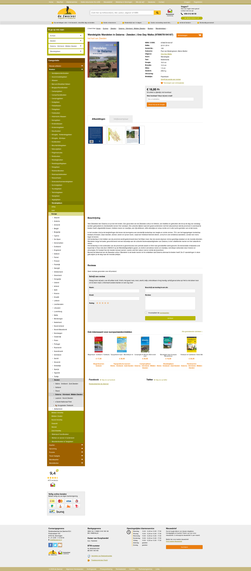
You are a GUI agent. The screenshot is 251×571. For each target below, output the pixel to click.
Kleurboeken (56, 131)
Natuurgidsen (56, 149)
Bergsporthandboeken (59, 87)
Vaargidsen (55, 196)
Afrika (54, 207)
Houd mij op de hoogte (157, 104)
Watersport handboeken (60, 434)
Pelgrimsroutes (56, 152)
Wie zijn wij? (140, 2)
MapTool (60, 2)
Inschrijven (184, 547)
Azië (53, 210)
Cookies (132, 569)
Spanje (56, 369)
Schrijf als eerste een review (171, 79)
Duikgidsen (55, 102)
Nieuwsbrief (108, 2)
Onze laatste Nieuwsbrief (174, 541)
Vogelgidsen (56, 199)
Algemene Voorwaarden (74, 569)
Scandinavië (58, 351)
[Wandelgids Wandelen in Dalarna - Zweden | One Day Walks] (103, 59)
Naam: (91, 287)
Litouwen (57, 308)
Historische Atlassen (58, 116)
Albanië (56, 217)
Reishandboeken (57, 170)
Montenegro (58, 318)
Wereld (54, 427)
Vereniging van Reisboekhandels (101, 556)
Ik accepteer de (159, 313)
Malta (56, 315)
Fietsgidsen (55, 109)
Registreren (198, 2)
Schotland (57, 355)
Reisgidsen (55, 167)
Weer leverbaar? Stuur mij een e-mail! (159, 96)
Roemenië (57, 347)
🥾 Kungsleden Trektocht (64, 405)
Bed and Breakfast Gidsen (60, 84)
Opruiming (53, 448)
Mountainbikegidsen (58, 145)
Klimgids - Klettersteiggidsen (61, 134)
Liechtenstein (59, 304)
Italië (55, 290)
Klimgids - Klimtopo (58, 138)
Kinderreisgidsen (57, 127)
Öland (57, 391)
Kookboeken (56, 142)
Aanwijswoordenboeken (60, 73)
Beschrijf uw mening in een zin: (156, 287)
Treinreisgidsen (57, 192)
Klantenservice (72, 2)
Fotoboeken (55, 113)
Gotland (58, 387)
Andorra (57, 221)
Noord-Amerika (57, 420)
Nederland (58, 322)
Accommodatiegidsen (59, 77)
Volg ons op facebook (108, 379)
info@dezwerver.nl (56, 540)
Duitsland (57, 246)
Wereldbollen (54, 463)
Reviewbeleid (121, 569)
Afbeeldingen (98, 118)
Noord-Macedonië (60, 329)
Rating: (92, 303)
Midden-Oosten (57, 416)
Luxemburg (58, 311)
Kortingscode (91, 569)
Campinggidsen (57, 98)
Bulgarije (57, 232)
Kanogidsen (55, 120)
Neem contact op (192, 18)
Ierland (56, 286)
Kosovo (56, 293)
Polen (56, 340)
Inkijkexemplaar (121, 118)
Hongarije (57, 279)
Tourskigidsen (56, 188)
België (56, 228)
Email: (91, 295)
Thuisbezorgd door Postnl (99, 560)
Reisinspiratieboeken (59, 174)
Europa (54, 214)
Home (51, 2)
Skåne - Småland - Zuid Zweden (66, 383)
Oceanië (55, 423)
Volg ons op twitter (161, 379)
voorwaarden (164, 313)
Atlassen (54, 80)
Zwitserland (58, 409)
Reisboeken (55, 156)
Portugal (57, 344)
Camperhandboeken (58, 95)
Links (157, 569)
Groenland (58, 275)
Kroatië (56, 297)
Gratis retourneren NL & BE (90, 2)
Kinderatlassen (56, 123)
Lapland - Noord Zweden (64, 398)
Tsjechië (57, 373)
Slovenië (57, 362)
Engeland (57, 250)
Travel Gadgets (54, 456)
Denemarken (58, 243)
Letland (56, 300)
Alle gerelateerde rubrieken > (192, 331)
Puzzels (52, 452)
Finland (56, 261)
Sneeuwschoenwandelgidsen (62, 181)
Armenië (57, 225)
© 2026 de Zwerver (55, 569)
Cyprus (56, 235)
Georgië (57, 268)
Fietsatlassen (56, 105)
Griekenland (58, 272)
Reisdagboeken (57, 160)
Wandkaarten (54, 459)
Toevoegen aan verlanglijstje (174, 83)
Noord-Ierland (59, 326)
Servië (56, 358)
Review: (148, 295)
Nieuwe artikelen (55, 66)
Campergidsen (56, 91)
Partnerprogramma (145, 569)
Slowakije (57, 365)
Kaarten (52, 445)
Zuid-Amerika (56, 430)
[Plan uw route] (60, 545)
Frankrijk (57, 264)
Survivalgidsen (56, 185)
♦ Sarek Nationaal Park (63, 402)
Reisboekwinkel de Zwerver (99, 384)
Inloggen (187, 2)
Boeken (52, 69)
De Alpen (57, 239)
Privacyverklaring (106, 569)
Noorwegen (58, 333)
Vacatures (151, 2)
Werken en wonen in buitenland (62, 438)
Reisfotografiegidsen (58, 163)
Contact (161, 2)
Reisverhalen (56, 178)
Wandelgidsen (56, 203)
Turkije (56, 376)
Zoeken (157, 12)
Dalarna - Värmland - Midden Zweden (68, 394)
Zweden (57, 380)
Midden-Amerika (57, 412)
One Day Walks (166, 54)
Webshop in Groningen (124, 2)
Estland (56, 254)
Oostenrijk (57, 336)
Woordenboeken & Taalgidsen (62, 441)
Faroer (56, 257)
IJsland (56, 282)
